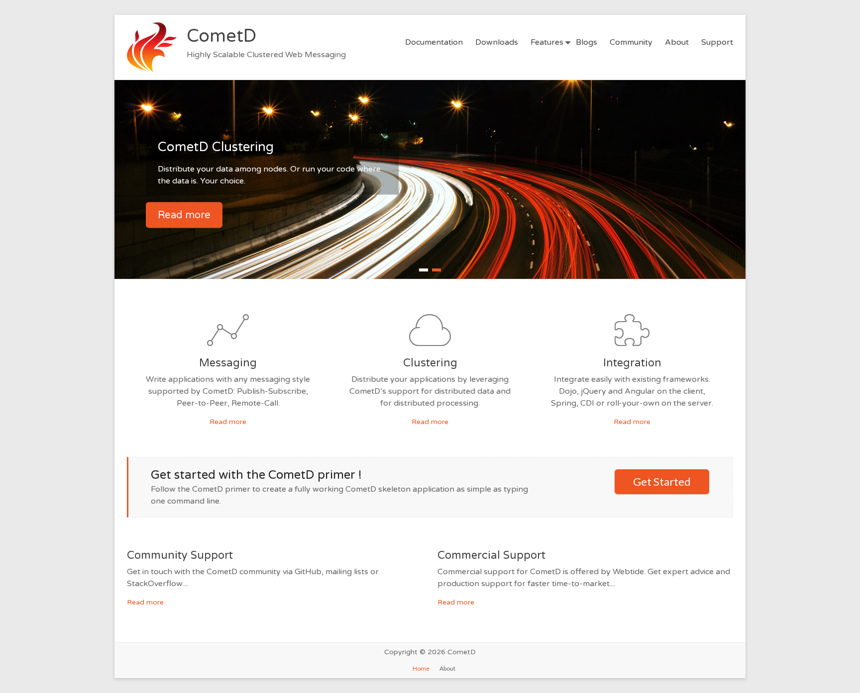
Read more (184, 215)
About (677, 42)
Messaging (228, 362)
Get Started (662, 481)
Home (421, 668)
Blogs (586, 42)
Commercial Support (491, 555)
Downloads (496, 42)
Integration (632, 362)
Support (717, 42)
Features (547, 42)
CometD (221, 36)
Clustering (430, 362)
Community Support (180, 555)
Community (631, 42)
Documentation (434, 42)
